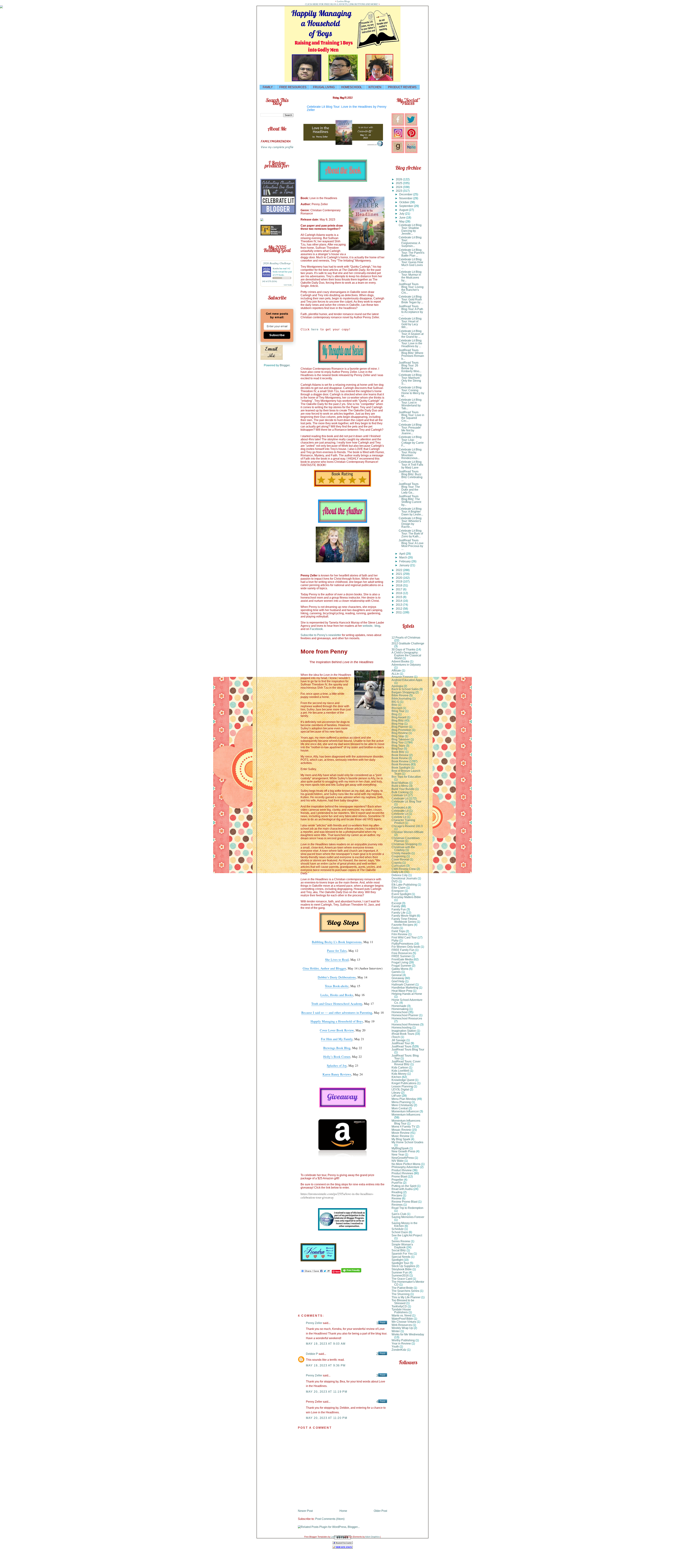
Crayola (397, 862)
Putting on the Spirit (404, 1185)
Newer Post (305, 1510)
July (402, 213)
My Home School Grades (407, 1142)
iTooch (396, 1037)
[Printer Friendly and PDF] (351, 1271)
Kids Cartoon (400, 1067)
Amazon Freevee (402, 676)
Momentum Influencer (405, 1111)
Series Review (401, 1241)
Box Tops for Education (406, 776)
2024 (399, 187)
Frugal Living (400, 962)
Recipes (397, 1195)
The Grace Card (402, 1278)
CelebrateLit (399, 807)
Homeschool (400, 1012)
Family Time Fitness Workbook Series (404, 920)
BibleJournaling (402, 698)
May (402, 221)
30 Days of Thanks (403, 649)
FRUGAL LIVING (324, 87)
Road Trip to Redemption (407, 1207)
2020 (399, 577)
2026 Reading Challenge (277, 263)
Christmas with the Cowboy (403, 849)
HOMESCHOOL (351, 87)
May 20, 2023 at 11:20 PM (326, 1417)
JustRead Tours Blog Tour (408, 1049)
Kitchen (396, 1076)
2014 (399, 600)
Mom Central (400, 1108)
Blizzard (397, 708)
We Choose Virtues (404, 1321)
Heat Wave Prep (402, 990)
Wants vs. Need (401, 1315)
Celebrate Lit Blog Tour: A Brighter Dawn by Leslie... (411, 511)
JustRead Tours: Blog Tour (405, 1057)
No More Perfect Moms (406, 1164)
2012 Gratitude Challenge (408, 643)
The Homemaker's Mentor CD (408, 1283)
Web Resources (402, 1324)
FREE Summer (401, 956)
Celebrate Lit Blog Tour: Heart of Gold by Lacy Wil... (410, 323)
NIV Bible (398, 1160)
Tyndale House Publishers (401, 1311)
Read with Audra (402, 1189)
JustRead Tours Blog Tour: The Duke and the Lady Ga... (409, 488)
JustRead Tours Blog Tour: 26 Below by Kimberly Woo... (410, 367)
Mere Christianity (402, 1105)
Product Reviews (402, 1173)
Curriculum (398, 865)
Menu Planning (401, 1102)
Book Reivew (400, 755)
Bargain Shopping (403, 692)
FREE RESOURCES (292, 87)
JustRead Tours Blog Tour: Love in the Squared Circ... (411, 416)
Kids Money (399, 1073)
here (314, 329)
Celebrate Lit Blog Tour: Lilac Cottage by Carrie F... (411, 441)
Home (343, 1510)
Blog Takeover (401, 739)
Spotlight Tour (400, 1263)
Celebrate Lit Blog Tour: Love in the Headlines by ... (410, 343)
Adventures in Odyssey (406, 664)
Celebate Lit (399, 795)
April (402, 553)
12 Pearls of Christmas (406, 637)
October (404, 202)
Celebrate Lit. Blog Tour (406, 801)
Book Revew (400, 758)
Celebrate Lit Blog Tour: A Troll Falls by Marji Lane (411, 464)
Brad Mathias (400, 782)
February (405, 561)
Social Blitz (399, 1250)
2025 (399, 183)
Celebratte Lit (400, 810)
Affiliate (396, 670)
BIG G (395, 701)
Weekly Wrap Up (402, 1327)
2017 (399, 589)
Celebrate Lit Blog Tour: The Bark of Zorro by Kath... (411, 533)
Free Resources (402, 953)
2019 (399, 581)
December (406, 194)
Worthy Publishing (403, 1340)
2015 (399, 597)
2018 (399, 585)
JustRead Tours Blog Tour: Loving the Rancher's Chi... (411, 288)
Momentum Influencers (406, 1114)
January (404, 565)
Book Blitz (398, 751)
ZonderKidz (399, 1349)
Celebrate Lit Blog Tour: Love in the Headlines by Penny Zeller (346, 108)
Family (396, 906)
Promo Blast (399, 1176)
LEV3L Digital (400, 1089)
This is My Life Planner (406, 1297)
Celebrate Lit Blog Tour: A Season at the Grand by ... (411, 334)
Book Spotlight (401, 767)
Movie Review (401, 1132)
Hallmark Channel (403, 984)
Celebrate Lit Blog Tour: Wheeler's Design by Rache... (410, 522)
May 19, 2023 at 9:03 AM (326, 1343)
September (406, 205)
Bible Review (400, 695)
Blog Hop (398, 723)
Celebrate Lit (400, 798)
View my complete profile (276, 147)
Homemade (399, 1005)
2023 (399, 190)
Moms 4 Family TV (403, 1126)
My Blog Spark (401, 1139)
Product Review (402, 1170)
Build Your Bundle (403, 789)
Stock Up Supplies (403, 1266)
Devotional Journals (404, 878)
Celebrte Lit (399, 817)
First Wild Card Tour (404, 937)
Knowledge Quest (403, 1080)
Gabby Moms (400, 968)
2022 (399, 570)
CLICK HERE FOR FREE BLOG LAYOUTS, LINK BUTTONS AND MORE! (341, 4)
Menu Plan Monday (404, 1098)
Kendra (276, 268)
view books (288, 284)
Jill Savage (399, 1040)
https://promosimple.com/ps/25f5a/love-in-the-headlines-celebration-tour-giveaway (337, 1195)
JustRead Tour (401, 1043)
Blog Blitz (398, 720)
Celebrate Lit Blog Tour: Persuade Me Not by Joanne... (410, 429)
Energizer (398, 890)
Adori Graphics (372, 1537)
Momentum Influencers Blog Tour (406, 1122)
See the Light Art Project (407, 1235)
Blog (394, 714)
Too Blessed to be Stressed (403, 1302)
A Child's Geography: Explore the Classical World (406, 655)
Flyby (395, 940)
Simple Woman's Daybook (402, 1246)
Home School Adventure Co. (407, 1001)
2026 (399, 179)
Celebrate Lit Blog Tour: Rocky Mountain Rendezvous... (410, 454)
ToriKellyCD (399, 1306)
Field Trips (398, 931)
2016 (399, 593)
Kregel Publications (404, 1083)
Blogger (285, 365)
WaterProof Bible (402, 1318)
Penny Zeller (314, 1322)
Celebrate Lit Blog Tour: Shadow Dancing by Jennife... (410, 229)
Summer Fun (400, 1272)
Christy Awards (401, 853)
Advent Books (400, 661)
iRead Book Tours (403, 1033)
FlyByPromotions (402, 943)
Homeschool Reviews (405, 1024)
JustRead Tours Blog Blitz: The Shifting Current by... (410, 500)
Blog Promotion (401, 729)
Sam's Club (399, 1213)
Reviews (397, 1204)
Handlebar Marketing (405, 987)
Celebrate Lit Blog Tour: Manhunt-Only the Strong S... (410, 379)
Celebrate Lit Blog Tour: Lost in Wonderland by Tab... (410, 404)
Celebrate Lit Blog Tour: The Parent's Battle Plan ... (411, 252)
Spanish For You (402, 1253)
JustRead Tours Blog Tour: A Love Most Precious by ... (411, 544)
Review (396, 1198)
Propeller (397, 1179)
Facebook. (316, 628)
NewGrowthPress (403, 1157)
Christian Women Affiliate (407, 832)
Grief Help (398, 981)
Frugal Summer (401, 965)
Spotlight (397, 1259)
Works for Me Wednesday (408, 1334)
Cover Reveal (400, 859)
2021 (399, 573)
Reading (397, 1192)
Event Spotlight (401, 894)
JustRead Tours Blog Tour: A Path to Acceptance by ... (411, 310)
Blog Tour (398, 742)
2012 (399, 608)
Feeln (395, 928)
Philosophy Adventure (405, 1167)
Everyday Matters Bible (406, 897)
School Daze (400, 1232)
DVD (395, 881)
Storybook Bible (402, 1269)
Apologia (397, 686)
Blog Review (400, 733)
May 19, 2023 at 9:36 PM (326, 1365)
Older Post (380, 1510)
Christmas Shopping (404, 844)
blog (377, 625)
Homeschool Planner (405, 1015)
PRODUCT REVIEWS (402, 87)
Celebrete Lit (400, 813)
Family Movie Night (404, 915)
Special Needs (401, 1256)
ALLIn (395, 673)
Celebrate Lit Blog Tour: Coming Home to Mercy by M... (411, 391)
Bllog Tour (398, 711)
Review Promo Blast (404, 1201)
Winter (396, 1331)
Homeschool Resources (407, 1018)
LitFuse (396, 1095)
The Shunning (401, 1294)
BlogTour (397, 748)
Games (396, 971)
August (404, 209)
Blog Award (399, 717)
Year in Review (401, 1343)
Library (396, 1092)
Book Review (400, 761)
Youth (395, 1346)
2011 (399, 612)
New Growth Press (403, 1151)
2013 (399, 604)
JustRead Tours (401, 1046)
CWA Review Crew (404, 868)
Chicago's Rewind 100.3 (407, 826)
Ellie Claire (399, 887)
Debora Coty (400, 875)
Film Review (399, 934)
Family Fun (399, 909)
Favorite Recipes (402, 924)
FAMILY (268, 87)
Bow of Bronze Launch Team (406, 772)
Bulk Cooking (400, 792)
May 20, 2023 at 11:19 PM (326, 1391)
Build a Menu (400, 785)
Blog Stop (398, 736)
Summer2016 (400, 1275)
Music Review (400, 1136)
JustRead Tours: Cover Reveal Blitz (406, 1063)
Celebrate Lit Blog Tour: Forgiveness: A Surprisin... (410, 241)
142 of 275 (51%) (269, 281)
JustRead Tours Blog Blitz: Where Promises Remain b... (411, 354)
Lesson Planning (402, 1086)
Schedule (398, 1228)
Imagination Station (404, 1030)
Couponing (399, 856)
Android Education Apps (407, 680)
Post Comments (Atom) (329, 1518)
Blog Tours (398, 745)
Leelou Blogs (343, 1)
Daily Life (398, 871)
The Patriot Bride (402, 1287)
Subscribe (277, 335)
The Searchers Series (405, 1290)
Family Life (398, 912)
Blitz (394, 704)
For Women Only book (406, 946)
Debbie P (312, 1353)
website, (368, 625)
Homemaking (400, 1008)
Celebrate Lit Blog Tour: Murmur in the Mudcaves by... (410, 276)
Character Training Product (403, 821)
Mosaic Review (401, 1129)
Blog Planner (400, 726)
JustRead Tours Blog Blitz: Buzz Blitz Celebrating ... (410, 476)
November (406, 198)
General (397, 975)
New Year (398, 1154)
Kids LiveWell (400, 1070)
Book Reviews (401, 764)
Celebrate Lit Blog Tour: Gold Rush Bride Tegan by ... (411, 299)
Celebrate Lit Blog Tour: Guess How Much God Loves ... (411, 263)
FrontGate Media (402, 959)
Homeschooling (402, 1027)
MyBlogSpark (400, 1148)
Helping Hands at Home (407, 993)
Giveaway (398, 978)
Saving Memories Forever (408, 1217)
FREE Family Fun (403, 949)
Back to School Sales (405, 689)
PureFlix (397, 1182)
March (403, 557)
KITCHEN (375, 87)
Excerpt (396, 903)
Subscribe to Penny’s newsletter (321, 635)
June (402, 217)
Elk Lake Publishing (404, 884)
